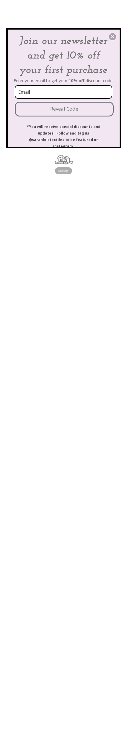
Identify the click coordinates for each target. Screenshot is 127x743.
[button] (112, 36)
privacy (63, 171)
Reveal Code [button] (64, 108)
